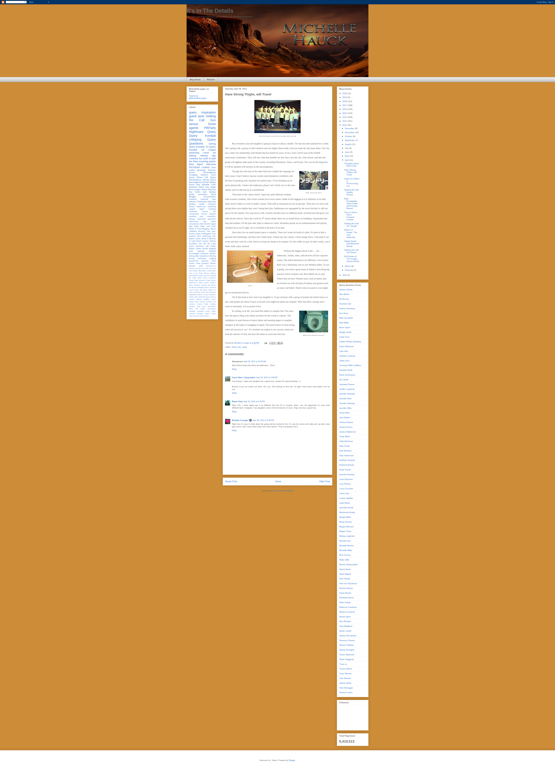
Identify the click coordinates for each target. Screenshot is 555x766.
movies (204, 214)
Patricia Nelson (346, 588)
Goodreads (202, 201)
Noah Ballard (345, 574)
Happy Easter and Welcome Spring (351, 243)
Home (278, 481)
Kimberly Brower (346, 465)
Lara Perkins (345, 484)
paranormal (193, 261)
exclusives (196, 292)
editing (192, 155)
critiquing (195, 139)
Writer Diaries (204, 282)
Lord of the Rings (196, 273)
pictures (213, 297)
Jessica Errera (345, 427)
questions (212, 219)
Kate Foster (344, 446)
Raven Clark (237, 401)
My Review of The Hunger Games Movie (351, 258)
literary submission (197, 207)
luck (207, 294)
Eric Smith (343, 379)
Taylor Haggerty (346, 659)
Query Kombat (202, 135)
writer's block (204, 316)
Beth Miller (344, 322)
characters (211, 216)
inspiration (208, 112)
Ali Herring (344, 299)
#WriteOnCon (211, 266)
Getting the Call (202, 118)
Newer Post (231, 481)
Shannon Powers (347, 640)
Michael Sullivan (210, 273)
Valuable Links (209, 184)
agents (193, 128)
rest (214, 302)
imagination (193, 294)
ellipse (210, 290)
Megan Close (345, 531)
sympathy (200, 311)
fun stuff (203, 158)
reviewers (212, 204)
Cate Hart (343, 351)
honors (206, 292)
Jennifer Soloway (347, 403)
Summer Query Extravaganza (202, 171)
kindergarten (206, 234)
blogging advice (203, 287)
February (349, 270)
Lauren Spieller (346, 498)
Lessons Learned (198, 199)
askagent (197, 285)
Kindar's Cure (208, 175)
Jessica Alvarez (346, 422)
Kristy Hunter (345, 470)
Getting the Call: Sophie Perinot (351, 192)
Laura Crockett (346, 488)
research (209, 302)
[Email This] (270, 343)
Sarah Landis (345, 631)
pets (207, 297)
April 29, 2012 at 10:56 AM (255, 361)
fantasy (192, 219)
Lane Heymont (346, 479)
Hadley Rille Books (199, 271)
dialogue (212, 251)
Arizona (198, 268)
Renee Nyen (345, 617)
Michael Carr (345, 541)
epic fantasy (209, 192)
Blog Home (195, 79)
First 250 (204, 268)
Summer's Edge (204, 280)
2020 (345, 93)
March (348, 266)
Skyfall (205, 249)
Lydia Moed (344, 503)
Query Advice (196, 177)
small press (201, 306)
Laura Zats (344, 493)
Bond (199, 241)
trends (208, 311)
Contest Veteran (209, 241)
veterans (192, 313)
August (348, 144)
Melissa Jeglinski (347, 536)
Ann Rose (343, 313)
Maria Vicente (345, 522)
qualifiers (207, 299)
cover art (209, 152)
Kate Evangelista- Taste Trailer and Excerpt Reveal (351, 203)
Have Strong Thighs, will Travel (350, 172)
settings (213, 304)
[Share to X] (276, 343)
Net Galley (211, 246)
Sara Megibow (345, 626)
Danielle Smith (345, 370)
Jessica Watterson (347, 432)
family (234, 347)
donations (204, 254)
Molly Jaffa (344, 560)
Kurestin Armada (346, 474)
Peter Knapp (345, 602)
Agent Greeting (207, 209)
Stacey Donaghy (346, 650)
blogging (212, 249)
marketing (212, 207)
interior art (201, 294)
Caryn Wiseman (346, 346)
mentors (192, 236)
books (197, 192)
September (350, 140)
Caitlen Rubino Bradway (350, 341)
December (350, 128)
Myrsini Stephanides (348, 564)
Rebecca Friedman (348, 607)
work (201, 266)
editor (197, 256)
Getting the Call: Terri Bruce (351, 251)
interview (211, 164)
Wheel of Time (195, 229)
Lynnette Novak (346, 507)
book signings (196, 251)
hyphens (213, 292)
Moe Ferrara (345, 555)
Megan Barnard (346, 526)
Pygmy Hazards (204, 275)
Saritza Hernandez (347, 635)
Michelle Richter (346, 545)
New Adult (194, 226)
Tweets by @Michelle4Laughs (197, 97)
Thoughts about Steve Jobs (351, 164)
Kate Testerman (346, 455)
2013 (345, 121)
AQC (202, 224)
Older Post (324, 481)
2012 (345, 125)
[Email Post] (265, 343)
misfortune (202, 297)
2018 (345, 101)
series (198, 239)
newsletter (201, 219)
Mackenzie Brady (347, 512)
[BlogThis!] (273, 343)
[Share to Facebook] (279, 343)
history (192, 258)
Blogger (292, 760)
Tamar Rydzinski (346, 654)
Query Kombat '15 (198, 146)
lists (214, 234)
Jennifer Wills (345, 408)
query (193, 112)
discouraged (194, 254)
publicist (199, 299)
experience (204, 256)
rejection (204, 261)
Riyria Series (202, 278)
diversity (201, 231)
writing (212, 143)
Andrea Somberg (347, 308)
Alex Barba (344, 294)
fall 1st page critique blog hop (202, 189)
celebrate (193, 231)
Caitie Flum (344, 337)
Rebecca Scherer (347, 612)
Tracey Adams (345, 669)
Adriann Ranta (345, 289)
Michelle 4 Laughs (240, 420)
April (347, 160)
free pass (211, 231)
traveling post (196, 216)
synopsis (205, 263)
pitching (191, 299)
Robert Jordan (195, 249)
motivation (202, 258)
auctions (204, 285)
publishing (206, 236)
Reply (234, 369)
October (349, 136)
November (350, 132)
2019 (345, 97)
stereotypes (211, 309)
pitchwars (193, 187)
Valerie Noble (345, 683)
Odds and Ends (208, 226)
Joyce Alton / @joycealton (243, 377)
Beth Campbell (346, 318)
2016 (345, 109)
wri (198, 316)
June (347, 152)
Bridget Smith (345, 332)
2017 (345, 105)
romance (192, 304)
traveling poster (207, 161)
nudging (212, 258)
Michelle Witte (345, 550)
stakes (202, 309)
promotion (202, 194)
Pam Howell (344, 578)
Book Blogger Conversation (202, 195)
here (326, 162)
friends (205, 182)
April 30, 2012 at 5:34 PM (254, 401)
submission (193, 221)
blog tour (195, 287)
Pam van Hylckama (348, 583)
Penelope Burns (346, 597)
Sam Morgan (345, 621)
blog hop (212, 201)
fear (239, 347)
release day (208, 155)
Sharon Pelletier (346, 645)
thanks (213, 263)
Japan (244, 347)
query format (200, 302)
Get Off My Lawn (207, 244)
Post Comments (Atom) (283, 491)
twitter (214, 311)
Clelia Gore (344, 361)
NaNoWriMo (193, 275)
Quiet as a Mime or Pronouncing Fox (351, 182)
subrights (192, 311)
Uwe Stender (345, 678)
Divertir (207, 224)
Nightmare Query (202, 132)
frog (202, 292)
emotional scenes (198, 211)
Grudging (193, 175)
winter (203, 239)
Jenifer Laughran (347, 389)
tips (204, 221)
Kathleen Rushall (347, 460)
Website (211, 79)
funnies (192, 234)
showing (192, 306)
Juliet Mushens (346, 441)
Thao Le (343, 664)
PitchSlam (194, 167)
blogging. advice (209, 229)
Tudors (213, 280)
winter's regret (210, 313)
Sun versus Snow (202, 122)
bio (190, 287)
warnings (200, 313)
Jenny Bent (344, 413)
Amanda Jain (345, 304)
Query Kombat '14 (202, 148)
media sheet (193, 297)
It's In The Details (210, 11)
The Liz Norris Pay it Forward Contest (350, 216)
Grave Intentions (196, 246)
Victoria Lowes (346, 692)
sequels (212, 214)
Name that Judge (207, 187)
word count (193, 316)
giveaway (201, 170)
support (192, 209)
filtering (213, 256)
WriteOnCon (193, 282)
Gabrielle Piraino (346, 384)
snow (198, 263)
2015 (345, 113)
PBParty (210, 128)
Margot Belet (345, 517)
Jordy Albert (211, 271)
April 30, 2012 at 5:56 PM (263, 420)
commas (213, 287)
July (347, 148)
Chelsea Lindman (347, 356)
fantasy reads (196, 204)
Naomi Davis (345, 569)
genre (198, 234)
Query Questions (202, 141)
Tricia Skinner (345, 673)
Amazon (192, 268)
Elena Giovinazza (347, 375)
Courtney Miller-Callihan (350, 365)
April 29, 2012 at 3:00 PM (267, 377)
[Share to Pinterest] (281, 343)
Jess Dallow (344, 417)
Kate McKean (345, 451)
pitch (199, 236)
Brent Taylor (344, 327)
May (347, 156)
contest (206, 167)
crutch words (194, 290)
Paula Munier (345, 593)
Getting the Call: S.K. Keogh (351, 224)
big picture (212, 285)
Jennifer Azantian (347, 394)
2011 (344, 275)
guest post (196, 116)
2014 (345, 117)
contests (193, 158)
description (203, 290)
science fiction (202, 304)
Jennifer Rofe (345, 398)
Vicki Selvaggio (346, 688)
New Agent (196, 164)
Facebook (193, 244)
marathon (212, 294)
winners (192, 266)
